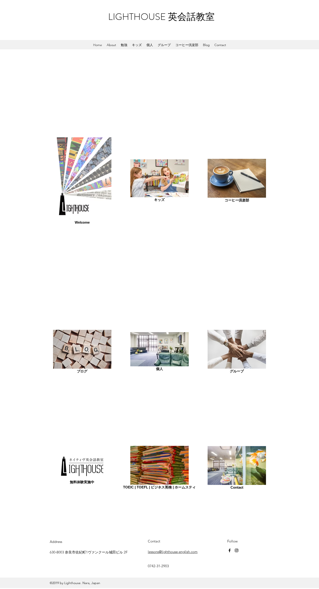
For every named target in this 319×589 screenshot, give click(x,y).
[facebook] (229, 550)
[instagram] (236, 550)
